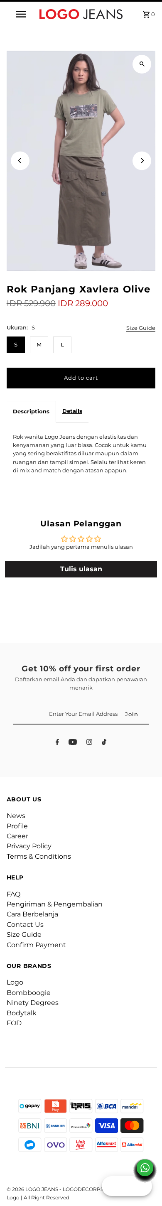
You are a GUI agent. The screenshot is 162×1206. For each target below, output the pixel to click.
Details (72, 411)
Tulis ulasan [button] (81, 569)
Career (17, 836)
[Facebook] (57, 743)
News (16, 816)
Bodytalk (22, 1013)
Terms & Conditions (39, 856)
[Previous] (20, 160)
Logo (15, 982)
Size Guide (140, 328)
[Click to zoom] (142, 64)
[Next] (142, 160)
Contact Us (25, 924)
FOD (14, 1023)
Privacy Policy (29, 846)
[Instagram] (89, 743)
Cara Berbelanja (32, 914)
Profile (17, 826)
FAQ (13, 894)
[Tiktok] (104, 743)
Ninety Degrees (33, 1003)
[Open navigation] (20, 14)
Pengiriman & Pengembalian (55, 904)
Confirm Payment (36, 945)
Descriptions (31, 411)
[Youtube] (73, 743)
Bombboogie (29, 993)
